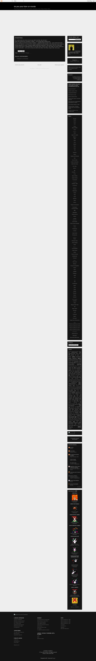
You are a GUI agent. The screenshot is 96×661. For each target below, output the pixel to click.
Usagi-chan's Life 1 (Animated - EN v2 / (74, 545)
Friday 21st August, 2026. (74, 456)
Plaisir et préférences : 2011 (65, 623)
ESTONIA (73, 370)
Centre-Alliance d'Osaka (41, 623)
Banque (74, 263)
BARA (78, 354)
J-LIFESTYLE (74, 382)
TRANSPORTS (71, 417)
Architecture (74, 283)
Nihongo (74, 310)
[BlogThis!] (20, 51)
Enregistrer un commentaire (22, 58)
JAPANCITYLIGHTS (72, 384)
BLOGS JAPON (71, 360)
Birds (75, 140)
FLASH (70, 372)
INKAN (80, 381)
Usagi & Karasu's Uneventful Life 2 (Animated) (74, 575)
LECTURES (71, 390)
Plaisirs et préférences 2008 (74, 323)
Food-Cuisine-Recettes (74, 223)
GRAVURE (76, 378)
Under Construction (74, 162)
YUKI (77, 425)
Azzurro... (71, 448)
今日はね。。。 (28, 52)
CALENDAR (76, 361)
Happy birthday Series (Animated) (74, 534)
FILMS (71, 371)
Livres (75, 226)
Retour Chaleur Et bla (73, 96)
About (75, 122)
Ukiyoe (74, 295)
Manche (71, 473)
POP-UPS (72, 407)
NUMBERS (70, 398)
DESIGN (78, 365)
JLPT (76, 386)
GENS (78, 377)
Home (75, 120)
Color (75, 129)
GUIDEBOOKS (71, 379)
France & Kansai (75, 254)
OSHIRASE (77, 399)
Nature (74, 238)
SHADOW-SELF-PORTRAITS (74, 411)
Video (75, 302)
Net (74, 306)
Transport (75, 258)
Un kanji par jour (16, 627)
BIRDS (78, 355)
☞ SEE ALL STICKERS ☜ (75, 607)
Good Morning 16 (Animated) (74, 501)
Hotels (75, 252)
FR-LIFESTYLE (78, 373)
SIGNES (70, 414)
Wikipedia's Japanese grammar (19, 620)
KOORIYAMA (74, 388)
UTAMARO (77, 420)
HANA (70, 380)
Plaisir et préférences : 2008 (65, 619)
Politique (74, 273)
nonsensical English (75, 67)
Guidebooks (74, 256)
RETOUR (77, 408)
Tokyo (75, 200)
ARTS (80, 353)
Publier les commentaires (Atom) (42, 68)
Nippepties (75, 212)
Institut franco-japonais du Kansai (43, 624)
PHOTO (76, 404)
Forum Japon (16, 642)
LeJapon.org (16, 639)
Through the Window (72, 92)
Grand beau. (19, 38)
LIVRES (70, 391)
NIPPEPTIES (77, 397)
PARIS (74, 400)
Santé (75, 275)
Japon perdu (74, 233)
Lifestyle (74, 218)
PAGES (70, 400)
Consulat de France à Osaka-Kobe (43, 619)
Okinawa (74, 198)
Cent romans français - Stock (74, 104)
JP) (78, 545)
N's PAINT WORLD (77, 78)
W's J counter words (17, 623)
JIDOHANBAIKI (71, 386)
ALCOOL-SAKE (71, 351)
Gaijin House (74, 250)
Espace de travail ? (72, 88)
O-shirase (75, 314)
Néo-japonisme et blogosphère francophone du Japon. (74, 102)
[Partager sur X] (21, 51)
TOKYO (78, 416)
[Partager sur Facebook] (22, 51)
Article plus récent (19, 64)
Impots (74, 267)
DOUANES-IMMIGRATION (73, 366)
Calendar (75, 300)
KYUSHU (77, 389)
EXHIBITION (79, 370)
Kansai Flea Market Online (41, 627)
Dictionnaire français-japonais (19, 624)
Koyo (75, 148)
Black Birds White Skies (74, 337)
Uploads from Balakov (74, 480)
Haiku (75, 289)
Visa (75, 277)
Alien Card (75, 261)
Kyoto (75, 196)
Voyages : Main (75, 183)
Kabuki (74, 291)
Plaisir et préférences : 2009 (65, 620)
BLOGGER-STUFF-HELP (73, 359)
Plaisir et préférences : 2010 (65, 622)
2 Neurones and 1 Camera (75, 472)
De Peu (74, 118)
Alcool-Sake (74, 221)
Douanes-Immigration (75, 265)
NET (77, 396)
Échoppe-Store (75, 240)
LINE (78, 390)
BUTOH (70, 361)
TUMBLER (79, 79)
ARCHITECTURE (72, 353)
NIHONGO (70, 397)
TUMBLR (78, 417)
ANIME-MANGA (74, 352)
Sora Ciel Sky (74, 160)
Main (75, 138)
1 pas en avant (73, 459)
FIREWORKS (77, 371)
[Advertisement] (48, 21)
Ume (75, 142)
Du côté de (75, 185)
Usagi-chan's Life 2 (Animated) (74, 554)
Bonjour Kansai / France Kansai (42, 620)
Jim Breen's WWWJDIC (18, 619)
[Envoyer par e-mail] (18, 51)
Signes (74, 316)
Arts (74, 281)
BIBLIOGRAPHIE (71, 355)
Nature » (74, 136)
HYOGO (71, 381)
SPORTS (70, 415)
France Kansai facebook (41, 622)
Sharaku (74, 293)
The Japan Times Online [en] (19, 632)
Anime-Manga (74, 242)
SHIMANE (76, 412)
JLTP (75, 312)
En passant (75, 179)
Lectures (74, 230)
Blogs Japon (74, 308)
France (74, 202)
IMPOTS (75, 381)
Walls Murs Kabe (74, 163)
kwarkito (71, 447)
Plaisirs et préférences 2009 (74, 325)
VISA (77, 421)
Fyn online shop (73, 462)
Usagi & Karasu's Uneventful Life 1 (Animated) (74, 565)
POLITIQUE (78, 406)
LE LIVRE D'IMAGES (77, 77)
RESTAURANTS (71, 408)
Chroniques (74, 207)
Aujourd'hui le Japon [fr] (18, 634)
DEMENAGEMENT (72, 365)
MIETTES (73, 393)
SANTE (70, 410)
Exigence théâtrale (73, 460)
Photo (75, 126)
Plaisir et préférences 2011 (75, 329)
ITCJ (38, 637)
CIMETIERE (78, 362)
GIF (69, 378)
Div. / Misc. (75, 166)
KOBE (70, 388)
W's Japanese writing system (19, 622)
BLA (19, 52)
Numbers (74, 152)
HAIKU (76, 379)
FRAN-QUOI (73, 374)
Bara (75, 146)
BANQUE (72, 354)
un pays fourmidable (74, 484)
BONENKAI (78, 360)
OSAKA (70, 399)
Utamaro (74, 297)
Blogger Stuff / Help (74, 304)
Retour (74, 216)
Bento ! (74, 168)
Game (75, 244)
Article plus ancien (59, 64)
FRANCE (79, 374)
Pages (75, 154)
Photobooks (74, 228)
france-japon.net (16, 641)
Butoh (75, 285)
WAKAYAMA (71, 423)
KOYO (80, 388)
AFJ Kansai (39, 628)
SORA (78, 414)
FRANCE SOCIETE (72, 376)
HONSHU (74, 380)
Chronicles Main (75, 208)
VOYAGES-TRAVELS (73, 422)
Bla (74, 170)
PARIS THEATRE (73, 402)
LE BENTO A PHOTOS (76, 76)
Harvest (71, 481)
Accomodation (74, 248)
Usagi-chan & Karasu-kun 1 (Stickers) (74, 585)
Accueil (39, 64)
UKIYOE (70, 418)
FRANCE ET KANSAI (75, 375)
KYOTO (71, 389)
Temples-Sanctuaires (75, 204)
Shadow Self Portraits (75, 156)
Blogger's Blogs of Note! (74, 61)
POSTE (78, 407)
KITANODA (78, 387)
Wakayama (75, 190)
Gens (75, 133)
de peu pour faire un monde (25, 6)
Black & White (74, 127)
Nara (75, 194)
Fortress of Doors (73, 475)
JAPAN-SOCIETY (72, 383)
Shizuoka (71, 485)
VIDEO (70, 421)
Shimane (74, 188)
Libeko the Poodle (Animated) (74, 512)
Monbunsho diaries (40, 638)
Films (75, 287)
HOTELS (79, 380)
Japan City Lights (74, 135)
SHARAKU (70, 412)
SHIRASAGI (70, 413)
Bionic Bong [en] (16, 633)
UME (75, 418)
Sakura (74, 144)
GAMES (73, 377)
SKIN (74, 414)
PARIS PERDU (76, 401)
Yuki (75, 149)
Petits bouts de (75, 214)
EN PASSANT (77, 369)
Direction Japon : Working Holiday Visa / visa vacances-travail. (74, 107)
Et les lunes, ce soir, (72, 94)
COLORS (23, 52)
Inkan (75, 269)
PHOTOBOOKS (71, 405)
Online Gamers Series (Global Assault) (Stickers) (75, 596)
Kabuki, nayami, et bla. (73, 90)
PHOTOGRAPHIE (71, 406)
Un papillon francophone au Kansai (43, 629)
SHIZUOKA (77, 413)
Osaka (75, 192)
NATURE (70, 396)
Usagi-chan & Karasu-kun (75, 320)
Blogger (53, 658)
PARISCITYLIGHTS (72, 403)
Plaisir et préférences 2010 (75, 327)
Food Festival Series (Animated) (75, 523)
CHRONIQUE (71, 362)
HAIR (79, 379)
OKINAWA (77, 398)
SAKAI (70, 409)
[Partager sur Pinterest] (24, 51)
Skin (75, 158)
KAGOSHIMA (72, 387)
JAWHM (74, 271)
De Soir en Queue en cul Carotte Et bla (73, 111)
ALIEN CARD (78, 351)
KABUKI (79, 386)
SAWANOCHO (76, 410)
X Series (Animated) (75, 605)
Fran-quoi (75, 318)
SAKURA (76, 409)
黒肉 (75, 210)
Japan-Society (74, 177)
